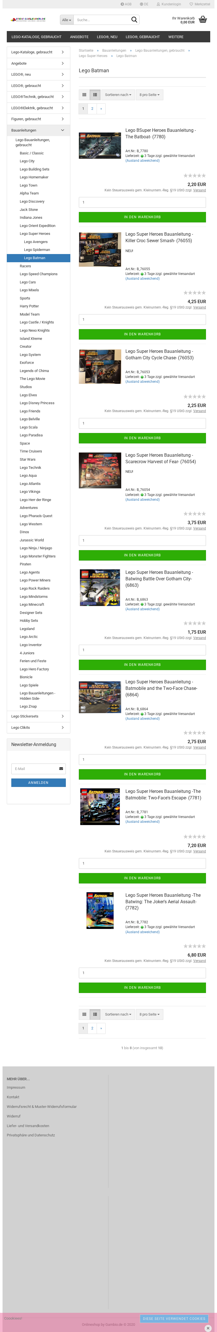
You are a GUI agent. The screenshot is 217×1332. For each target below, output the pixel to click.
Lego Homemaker (34, 177)
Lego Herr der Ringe (35, 500)
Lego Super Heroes (35, 233)
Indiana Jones (31, 217)
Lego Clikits (20, 727)
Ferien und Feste (33, 661)
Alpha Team (29, 193)
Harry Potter (29, 306)
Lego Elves (28, 395)
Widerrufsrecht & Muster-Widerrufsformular (42, 1106)
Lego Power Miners (35, 580)
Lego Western (31, 524)
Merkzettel (201, 4)
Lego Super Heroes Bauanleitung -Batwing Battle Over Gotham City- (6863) (159, 579)
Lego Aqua (28, 475)
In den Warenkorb (142, 217)
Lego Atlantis (30, 484)
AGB (127, 4)
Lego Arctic (29, 637)
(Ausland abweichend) (142, 161)
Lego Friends (30, 411)
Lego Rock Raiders (35, 588)
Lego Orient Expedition (37, 226)
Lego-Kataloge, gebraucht (37, 37)
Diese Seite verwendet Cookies (174, 1319)
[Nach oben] (201, 1323)
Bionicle (26, 677)
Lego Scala (29, 427)
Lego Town (28, 185)
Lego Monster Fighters (38, 556)
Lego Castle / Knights (37, 322)
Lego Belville (30, 419)
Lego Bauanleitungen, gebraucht (33, 142)
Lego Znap (28, 706)
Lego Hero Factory (34, 669)
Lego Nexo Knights (35, 330)
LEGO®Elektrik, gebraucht (32, 108)
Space (25, 443)
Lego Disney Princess (37, 403)
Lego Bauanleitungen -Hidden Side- (37, 696)
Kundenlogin (170, 4)
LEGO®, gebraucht (143, 37)
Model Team (30, 314)
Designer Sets (31, 613)
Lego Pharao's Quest (36, 516)
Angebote (79, 37)
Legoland (27, 629)
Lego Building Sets (34, 169)
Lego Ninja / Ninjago (36, 548)
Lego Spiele (29, 685)
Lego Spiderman (37, 250)
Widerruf (14, 1116)
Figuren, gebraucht (26, 119)
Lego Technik (30, 467)
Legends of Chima (34, 371)
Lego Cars (28, 282)
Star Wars (28, 459)
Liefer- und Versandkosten (28, 1126)
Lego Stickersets (24, 716)
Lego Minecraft (32, 604)
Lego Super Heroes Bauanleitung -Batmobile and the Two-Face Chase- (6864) (161, 688)
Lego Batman (34, 258)
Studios (26, 387)
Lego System (30, 355)
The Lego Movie (32, 379)
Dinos (24, 532)
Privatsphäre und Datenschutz (31, 1135)
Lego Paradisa (31, 435)
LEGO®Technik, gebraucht (32, 97)
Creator (25, 346)
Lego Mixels (29, 290)
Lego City (27, 161)
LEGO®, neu (107, 37)
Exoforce (27, 362)
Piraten (25, 564)
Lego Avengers (36, 242)
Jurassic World (32, 540)
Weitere (175, 37)
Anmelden (38, 783)
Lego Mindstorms (34, 596)
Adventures (29, 508)
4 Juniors (27, 653)
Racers (25, 266)
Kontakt (13, 1097)
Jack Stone (29, 209)
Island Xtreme (31, 338)
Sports (25, 298)
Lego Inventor (31, 645)
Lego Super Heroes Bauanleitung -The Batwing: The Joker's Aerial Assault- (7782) (163, 902)
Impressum (16, 1087)
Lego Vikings (30, 491)
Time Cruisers (31, 451)
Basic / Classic (32, 153)
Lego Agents (30, 572)
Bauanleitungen (23, 130)
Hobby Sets (29, 620)
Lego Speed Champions (39, 274)
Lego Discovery (32, 201)
